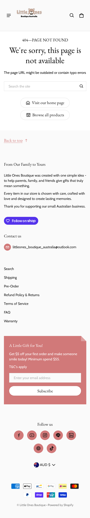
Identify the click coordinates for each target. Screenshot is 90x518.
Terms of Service (16, 304)
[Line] (58, 435)
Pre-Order (11, 286)
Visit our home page (48, 102)
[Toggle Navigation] (9, 15)
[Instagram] (45, 435)
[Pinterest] (38, 448)
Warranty (10, 321)
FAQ (7, 312)
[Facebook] (19, 435)
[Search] (81, 86)
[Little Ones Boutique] (29, 15)
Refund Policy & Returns (22, 295)
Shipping (10, 277)
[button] (72, 15)
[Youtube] (32, 435)
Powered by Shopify (60, 505)
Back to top (13, 140)
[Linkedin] (71, 435)
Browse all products (48, 115)
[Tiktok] (51, 448)
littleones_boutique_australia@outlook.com (44, 247)
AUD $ (45, 465)
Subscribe (45, 391)
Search (9, 269)
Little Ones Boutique (33, 505)
